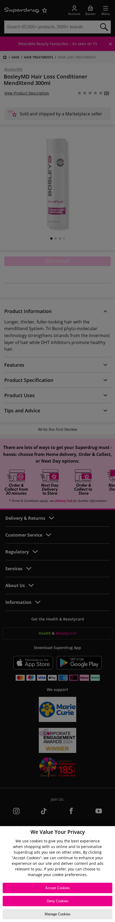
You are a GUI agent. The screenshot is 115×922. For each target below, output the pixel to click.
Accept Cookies (57, 888)
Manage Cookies (58, 914)
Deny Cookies (57, 901)
